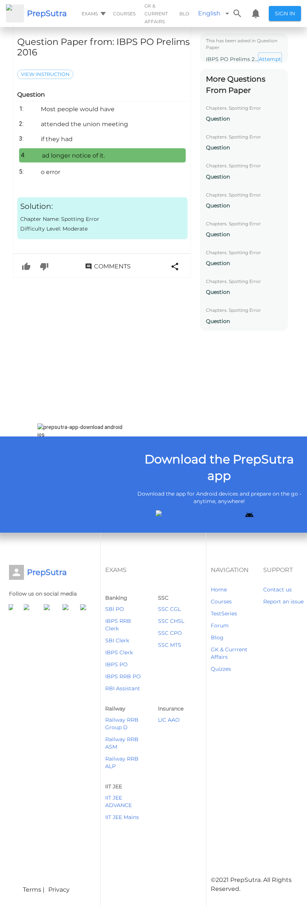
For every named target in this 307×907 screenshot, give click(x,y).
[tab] (93, 13)
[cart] (255, 13)
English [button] (209, 13)
